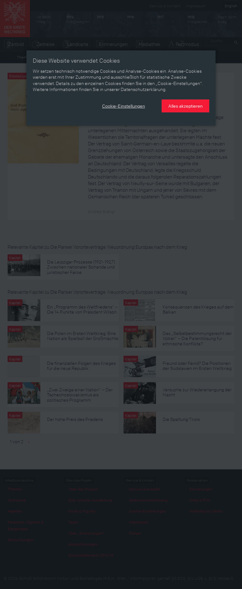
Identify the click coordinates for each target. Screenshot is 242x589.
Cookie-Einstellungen (123, 106)
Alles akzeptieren (185, 106)
